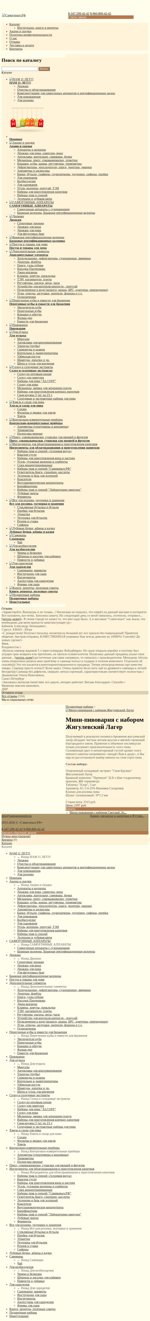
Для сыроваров (27, 184)
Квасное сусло (27, 454)
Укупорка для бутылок (32, 517)
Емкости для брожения (32, 321)
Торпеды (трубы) (28, 346)
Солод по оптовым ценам (34, 374)
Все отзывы (9, 696)
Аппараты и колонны (31, 149)
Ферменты (24, 496)
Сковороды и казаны (31, 349)
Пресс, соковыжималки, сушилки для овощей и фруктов (47, 1165)
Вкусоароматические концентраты (40, 482)
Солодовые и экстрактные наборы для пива (46, 398)
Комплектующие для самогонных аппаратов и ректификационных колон (66, 93)
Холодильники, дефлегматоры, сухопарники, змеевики (54, 258)
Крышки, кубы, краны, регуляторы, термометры (49, 163)
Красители (24, 479)
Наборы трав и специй (32, 195)
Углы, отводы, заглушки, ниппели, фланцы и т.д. (49, 293)
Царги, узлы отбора (30, 265)
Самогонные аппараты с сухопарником (43, 209)
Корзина (7, 839)
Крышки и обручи (29, 314)
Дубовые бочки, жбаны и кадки (30, 1253)
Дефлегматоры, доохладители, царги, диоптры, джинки (54, 167)
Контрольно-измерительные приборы (34, 1147)
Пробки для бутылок (31, 510)
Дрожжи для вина (29, 226)
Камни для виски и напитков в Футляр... (117, 816)
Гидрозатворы (26, 297)
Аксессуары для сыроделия (35, 581)
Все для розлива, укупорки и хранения (35, 1225)
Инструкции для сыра (31, 573)
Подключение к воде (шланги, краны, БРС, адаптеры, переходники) (62, 290)
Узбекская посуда (28, 356)
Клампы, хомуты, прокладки (36, 276)
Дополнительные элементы (27, 983)
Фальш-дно (24, 318)
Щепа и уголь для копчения (35, 363)
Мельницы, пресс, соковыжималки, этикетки (47, 160)
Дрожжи (23, 86)
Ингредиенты (26, 577)
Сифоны (23, 524)
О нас (13, 38)
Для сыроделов (19, 1284)
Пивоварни (17, 1056)
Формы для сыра (28, 584)
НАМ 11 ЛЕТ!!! (19, 853)
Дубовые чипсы (27, 493)
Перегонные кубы (29, 311)
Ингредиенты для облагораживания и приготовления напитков (51, 1168)
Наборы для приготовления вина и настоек (46, 458)
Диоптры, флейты (29, 261)
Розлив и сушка (27, 521)
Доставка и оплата (21, 45)
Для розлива (25, 100)
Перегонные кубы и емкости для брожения (38, 1032)
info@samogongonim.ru (17, 816)
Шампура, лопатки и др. (33, 360)
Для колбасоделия (21, 1267)
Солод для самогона (30, 377)
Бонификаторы (27, 486)
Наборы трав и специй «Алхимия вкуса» (44, 451)
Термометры (25, 430)
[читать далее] (11, 619)
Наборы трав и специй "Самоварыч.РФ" (44, 468)
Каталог (14, 24)
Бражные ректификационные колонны (35, 976)
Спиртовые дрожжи (30, 223)
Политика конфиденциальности (30, 34)
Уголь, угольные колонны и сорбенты (42, 461)
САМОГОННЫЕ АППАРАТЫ (30, 941)
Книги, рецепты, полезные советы (32, 1309)
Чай (19, 542)
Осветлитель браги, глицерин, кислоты (43, 472)
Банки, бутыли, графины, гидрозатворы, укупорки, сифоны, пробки (62, 174)
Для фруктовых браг (31, 233)
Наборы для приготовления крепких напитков (48, 391)
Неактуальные (19, 1316)
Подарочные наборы (79, 706)
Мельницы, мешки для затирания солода (44, 388)
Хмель (21, 416)
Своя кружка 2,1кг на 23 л (34, 395)
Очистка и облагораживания (36, 89)
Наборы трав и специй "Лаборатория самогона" (49, 489)
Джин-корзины (27, 272)
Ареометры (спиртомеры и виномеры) (43, 426)
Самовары (16, 1256)
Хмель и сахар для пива (25, 1130)
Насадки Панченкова (31, 269)
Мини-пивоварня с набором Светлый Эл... (98, 812)
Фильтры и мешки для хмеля (36, 412)
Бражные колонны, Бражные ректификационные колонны (56, 212)
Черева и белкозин (29, 552)
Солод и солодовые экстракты (29, 1095)
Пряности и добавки (31, 559)
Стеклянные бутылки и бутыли (38, 507)
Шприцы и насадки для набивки (39, 556)
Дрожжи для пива (29, 230)
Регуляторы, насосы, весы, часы (38, 283)
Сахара (22, 409)
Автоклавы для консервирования (39, 342)
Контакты (15, 48)
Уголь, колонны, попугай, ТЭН (38, 188)
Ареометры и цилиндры (33, 170)
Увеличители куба (29, 307)
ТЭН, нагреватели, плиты (34, 279)
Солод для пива (27, 384)
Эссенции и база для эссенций (37, 475)
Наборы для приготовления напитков (42, 191)
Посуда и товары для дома (26, 979)
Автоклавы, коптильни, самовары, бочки (44, 156)
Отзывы (14, 41)
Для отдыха (17, 1060)
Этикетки (23, 514)
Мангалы (23, 339)
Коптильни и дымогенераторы (37, 353)
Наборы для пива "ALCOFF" (36, 381)
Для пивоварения (28, 96)
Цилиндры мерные (30, 433)
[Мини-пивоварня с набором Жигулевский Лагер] (100, 710)
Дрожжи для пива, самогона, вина (40, 153)
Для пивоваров (27, 177)
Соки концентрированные (34, 465)
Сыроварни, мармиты (31, 570)
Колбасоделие (26, 181)
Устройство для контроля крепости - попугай (47, 286)
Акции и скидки (20, 31)
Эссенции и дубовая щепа (34, 198)
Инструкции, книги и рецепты (37, 27)
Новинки (15, 877)
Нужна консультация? (16, 836)
